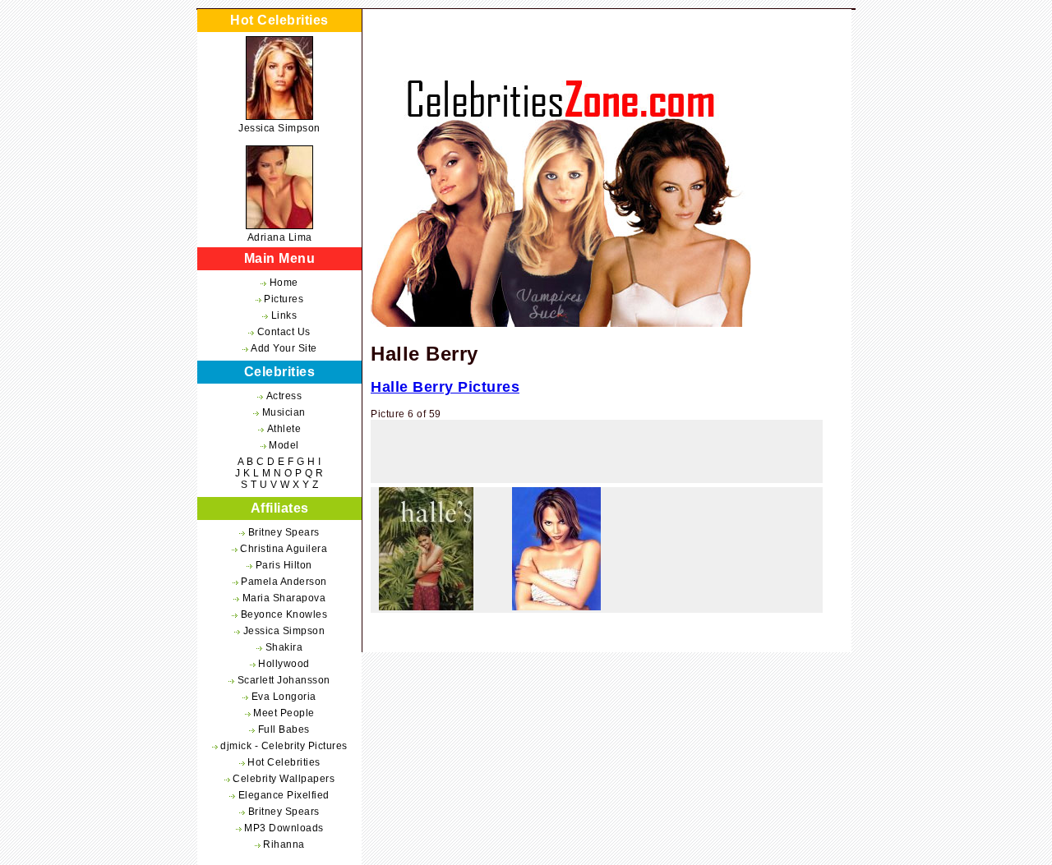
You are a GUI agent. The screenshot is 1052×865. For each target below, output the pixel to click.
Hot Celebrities (284, 762)
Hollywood (284, 663)
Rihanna (284, 844)
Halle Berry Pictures (445, 387)
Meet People (284, 713)
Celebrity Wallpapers (284, 778)
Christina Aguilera (283, 548)
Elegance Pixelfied (284, 795)
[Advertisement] (596, 456)
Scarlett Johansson (284, 680)
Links (284, 315)
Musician (284, 412)
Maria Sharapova (284, 598)
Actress (284, 396)
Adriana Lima (279, 237)
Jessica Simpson (279, 128)
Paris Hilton (284, 565)
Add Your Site (284, 348)
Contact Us (284, 332)
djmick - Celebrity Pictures (284, 746)
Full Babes (284, 729)
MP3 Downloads (284, 828)
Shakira (284, 647)
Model (284, 445)
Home (284, 282)
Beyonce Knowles (284, 614)
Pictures (283, 299)
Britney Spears (284, 532)
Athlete (284, 429)
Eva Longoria (283, 696)
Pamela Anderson (284, 581)
